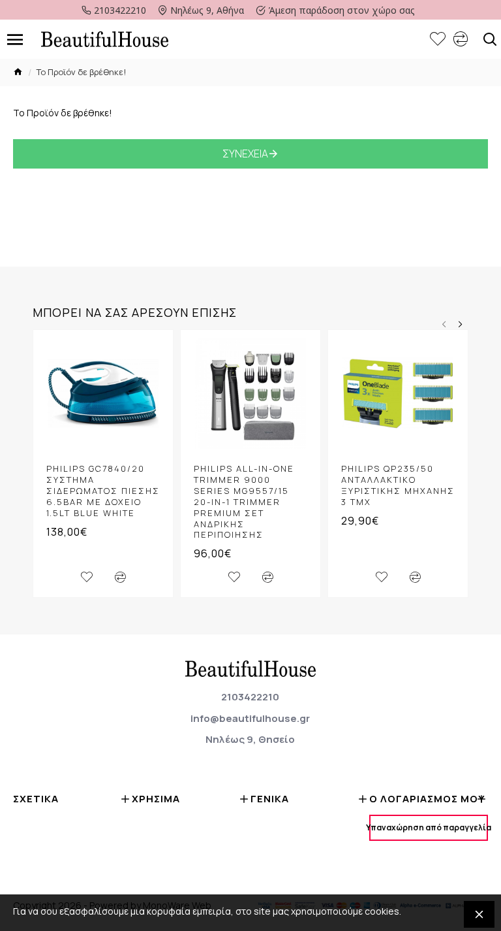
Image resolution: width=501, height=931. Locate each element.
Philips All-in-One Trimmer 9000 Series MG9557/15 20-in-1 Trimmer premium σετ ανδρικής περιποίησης (244, 501)
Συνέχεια (245, 153)
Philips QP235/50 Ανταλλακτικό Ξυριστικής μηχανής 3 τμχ (398, 485)
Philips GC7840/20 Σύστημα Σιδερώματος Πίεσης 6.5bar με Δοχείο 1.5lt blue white (103, 490)
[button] (444, 324)
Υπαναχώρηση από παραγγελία (428, 827)
